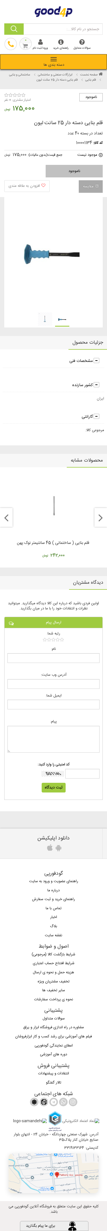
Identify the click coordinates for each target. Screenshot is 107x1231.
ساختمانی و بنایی (19, 74)
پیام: (53, 721)
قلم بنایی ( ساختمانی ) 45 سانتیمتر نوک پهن (53, 543)
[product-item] (62, 319)
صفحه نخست (89, 74)
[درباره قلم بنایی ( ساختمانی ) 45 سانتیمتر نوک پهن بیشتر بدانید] (53, 505)
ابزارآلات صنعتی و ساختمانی (55, 74)
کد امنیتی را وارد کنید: (54, 764)
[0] (53, 639)
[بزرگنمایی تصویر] (51, 254)
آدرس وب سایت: (53, 675)
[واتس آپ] (63, 1103)
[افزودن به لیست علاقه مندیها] (27, 186)
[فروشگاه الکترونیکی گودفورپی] (53, 11)
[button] (53, 1173)
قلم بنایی (90, 80)
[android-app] (57, 849)
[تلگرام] (53, 1103)
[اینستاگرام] (72, 1103)
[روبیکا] (34, 1103)
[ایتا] (43, 1103)
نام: (53, 649)
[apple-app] (49, 849)
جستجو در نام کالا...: (82, 29)
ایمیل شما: (54, 696)
